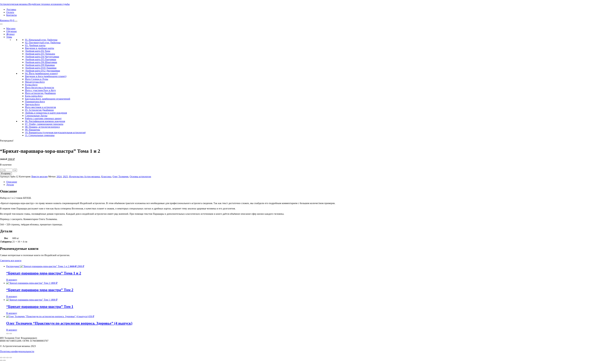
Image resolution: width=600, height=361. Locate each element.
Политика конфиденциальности (17, 351)
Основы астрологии (140, 176)
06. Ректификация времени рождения (45, 121)
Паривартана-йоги (35, 101)
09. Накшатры (32, 129)
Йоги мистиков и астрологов (40, 107)
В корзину (6, 173)
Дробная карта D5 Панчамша (40, 59)
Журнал (10, 34)
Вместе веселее (39, 176)
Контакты (11, 15)
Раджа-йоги (31, 84)
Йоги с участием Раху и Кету (40, 90)
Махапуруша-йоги (35, 82)
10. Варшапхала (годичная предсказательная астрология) (55, 132)
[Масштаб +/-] (1, 357)
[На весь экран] (4, 357)
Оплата (10, 12)
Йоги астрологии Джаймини (40, 93)
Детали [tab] (10, 184)
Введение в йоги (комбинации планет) (45, 76)
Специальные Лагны (36, 115)
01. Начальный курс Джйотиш (41, 39)
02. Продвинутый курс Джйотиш (42, 42)
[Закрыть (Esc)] (10, 357)
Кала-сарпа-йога (33, 96)
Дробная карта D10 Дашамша (40, 68)
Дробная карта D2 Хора (37, 51)
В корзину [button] (11, 279)
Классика (106, 176)
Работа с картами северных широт (43, 118)
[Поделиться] (7, 357)
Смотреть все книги (10, 260)
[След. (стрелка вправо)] (4, 360)
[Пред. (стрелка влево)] (1, 360)
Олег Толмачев (120, 176)
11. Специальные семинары (40, 135)
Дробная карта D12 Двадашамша (42, 70)
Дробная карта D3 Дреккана (40, 53)
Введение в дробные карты (39, 48)
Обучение (11, 31)
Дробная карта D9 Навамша (40, 65)
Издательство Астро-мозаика (84, 176)
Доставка (11, 9)
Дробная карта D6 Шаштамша (41, 62)
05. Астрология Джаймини (39, 110)
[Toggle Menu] (1, 24)
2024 (59, 176)
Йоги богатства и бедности (39, 87)
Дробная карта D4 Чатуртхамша (42, 56)
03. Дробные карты (35, 45)
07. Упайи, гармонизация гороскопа (44, 124)
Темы (9, 37)
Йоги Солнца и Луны (36, 79)
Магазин (10, 28)
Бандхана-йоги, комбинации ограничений (47, 98)
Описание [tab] (11, 181)
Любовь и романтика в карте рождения (46, 112)
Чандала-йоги (32, 104)
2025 (65, 176)
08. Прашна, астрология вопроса (42, 127)
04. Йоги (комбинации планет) (41, 73)
